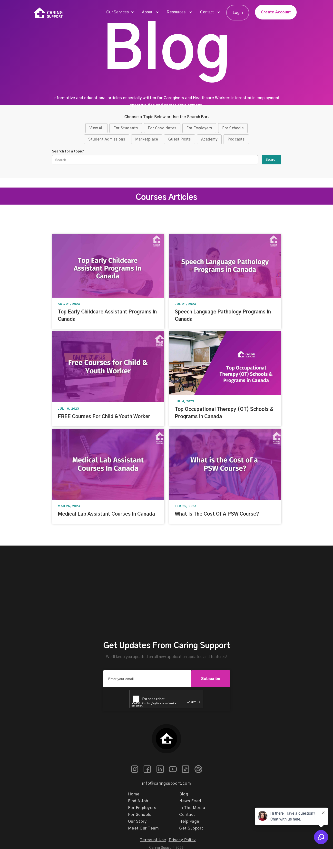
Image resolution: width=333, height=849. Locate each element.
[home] (48, 13)
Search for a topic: (68, 151)
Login (238, 13)
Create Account (276, 12)
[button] (119, 12)
